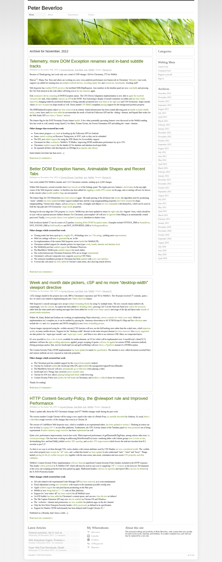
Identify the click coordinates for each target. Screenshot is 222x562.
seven (47, 217)
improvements (120, 235)
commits (110, 317)
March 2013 (163, 121)
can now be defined (138, 469)
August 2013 (163, 109)
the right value (114, 211)
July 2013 (162, 113)
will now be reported (105, 469)
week (88, 244)
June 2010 (162, 250)
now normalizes (62, 484)
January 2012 (163, 176)
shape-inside (67, 207)
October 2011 (163, 188)
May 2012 (162, 160)
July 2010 (162, 247)
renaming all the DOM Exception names (91, 222)
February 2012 (164, 172)
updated (71, 217)
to (75, 217)
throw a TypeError (106, 345)
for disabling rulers (84, 307)
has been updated (51, 201)
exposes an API (64, 99)
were (65, 217)
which (120, 317)
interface (104, 259)
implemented (81, 430)
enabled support (49, 145)
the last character (83, 91)
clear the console (47, 307)
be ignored (111, 214)
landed (77, 120)
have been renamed (125, 201)
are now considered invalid (127, 449)
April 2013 (162, 117)
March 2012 (163, 168)
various (104, 317)
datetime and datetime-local (109, 244)
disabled (85, 366)
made (130, 317)
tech (85, 70)
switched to (55, 142)
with (44, 96)
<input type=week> (75, 334)
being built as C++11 (55, 490)
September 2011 (164, 191)
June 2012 (162, 156)
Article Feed (163, 67)
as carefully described (116, 416)
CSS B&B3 (86, 104)
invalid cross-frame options (99, 309)
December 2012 (164, 132)
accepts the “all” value (59, 452)
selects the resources (137, 307)
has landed (70, 211)
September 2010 (164, 239)
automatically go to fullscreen (75, 369)
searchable (133, 88)
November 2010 (164, 231)
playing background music (69, 375)
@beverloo (95, 532)
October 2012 (163, 140)
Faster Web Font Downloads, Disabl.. (47, 547)
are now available (76, 502)
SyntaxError (145, 222)
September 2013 (164, 105)
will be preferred (46, 466)
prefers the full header (67, 377)
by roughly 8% (67, 235)
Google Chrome (67, 70)
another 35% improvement (98, 441)
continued (38, 96)
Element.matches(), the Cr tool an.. (46, 532)
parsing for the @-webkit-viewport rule (52, 455)
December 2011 (164, 180)
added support (51, 139)
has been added (56, 112)
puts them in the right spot (109, 102)
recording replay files (92, 83)
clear (48, 323)
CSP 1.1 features (118, 466)
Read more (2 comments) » (41, 158)
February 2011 (164, 219)
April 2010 (162, 258)
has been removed (65, 110)
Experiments (73, 15)
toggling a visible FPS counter (99, 190)
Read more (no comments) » (41, 272)
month (94, 244)
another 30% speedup (74, 441)
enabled (54, 366)
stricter (117, 198)
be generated (62, 238)
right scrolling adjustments (59, 342)
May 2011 (162, 207)
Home (31, 15)
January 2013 (163, 129)
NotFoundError (56, 225)
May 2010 (162, 254)
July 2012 (162, 152)
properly (80, 217)
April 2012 (162, 164)
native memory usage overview (55, 430)
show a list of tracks (54, 339)
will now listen (77, 463)
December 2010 (164, 227)
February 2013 (164, 125)
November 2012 (164, 136)
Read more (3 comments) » (41, 387)
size (40, 323)
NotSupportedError (100, 225)
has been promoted (132, 427)
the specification (100, 350)
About (50, 15)
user (99, 259)
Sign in (161, 78)
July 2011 (162, 199)
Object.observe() (79, 299)
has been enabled (65, 493)
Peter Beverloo (46, 555)
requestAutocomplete (82, 363)
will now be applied (107, 342)
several (108, 83)
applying (77, 256)
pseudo (53, 217)
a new (94, 259)
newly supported (142, 331)
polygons (72, 204)
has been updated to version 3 (118, 424)
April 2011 (162, 211)
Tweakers (95, 540)
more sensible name (76, 372)
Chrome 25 (107, 70)
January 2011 (163, 223)
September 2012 (164, 144)
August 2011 (163, 195)
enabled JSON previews (55, 88)
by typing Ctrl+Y (48, 427)
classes (60, 217)
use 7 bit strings (95, 235)
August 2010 (163, 243)
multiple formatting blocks (79, 304)
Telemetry (133, 80)
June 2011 (162, 203)
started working (46, 136)
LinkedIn (95, 536)
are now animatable (110, 204)
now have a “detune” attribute (58, 115)
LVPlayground (97, 544)
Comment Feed (164, 71)
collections (138, 320)
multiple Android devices (72, 83)
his (47, 96)
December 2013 (164, 93)
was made (56, 133)
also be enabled (75, 499)
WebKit (91, 70)
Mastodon (95, 547)
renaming (53, 96)
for (116, 317)
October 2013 (163, 101)
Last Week (79, 70)
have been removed (69, 198)
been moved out (73, 187)
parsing (104, 104)
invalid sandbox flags (55, 193)
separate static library (88, 148)
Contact (91, 15)
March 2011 (163, 215)
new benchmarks (118, 83)
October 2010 (163, 235)
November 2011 (164, 184)
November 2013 (164, 97)
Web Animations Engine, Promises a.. (47, 540)
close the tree (101, 496)
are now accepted (42, 104)
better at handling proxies (94, 323)
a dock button (128, 187)
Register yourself (165, 74)
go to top (191, 555)
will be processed (79, 505)
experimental (93, 253)
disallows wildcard (99, 377)
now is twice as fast (137, 438)
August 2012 (163, 148)
